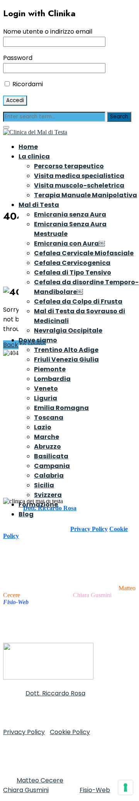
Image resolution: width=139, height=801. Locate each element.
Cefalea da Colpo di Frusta (78, 301)
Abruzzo (47, 446)
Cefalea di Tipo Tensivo (72, 272)
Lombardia (52, 378)
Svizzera (48, 494)
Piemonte (50, 369)
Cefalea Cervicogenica (72, 262)
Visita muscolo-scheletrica (79, 185)
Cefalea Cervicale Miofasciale (84, 253)
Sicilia (44, 485)
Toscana (48, 417)
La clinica (34, 156)
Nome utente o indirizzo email (47, 31)
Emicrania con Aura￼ (69, 243)
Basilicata (51, 456)
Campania (52, 465)
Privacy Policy (89, 529)
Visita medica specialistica (79, 175)
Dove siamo (38, 340)
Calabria (49, 475)
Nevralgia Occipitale (68, 330)
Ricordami (27, 84)
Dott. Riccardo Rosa (55, 693)
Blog (26, 514)
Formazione (38, 504)
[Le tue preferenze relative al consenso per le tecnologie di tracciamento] (125, 787)
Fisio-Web (95, 790)
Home (28, 146)
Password (17, 57)
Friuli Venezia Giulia (66, 359)
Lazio (42, 427)
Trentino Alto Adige (66, 349)
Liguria (45, 398)
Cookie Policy (70, 732)
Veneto (46, 388)
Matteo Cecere (40, 780)
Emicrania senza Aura (70, 214)
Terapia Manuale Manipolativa (85, 195)
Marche (46, 436)
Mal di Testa (39, 204)
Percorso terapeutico (69, 166)
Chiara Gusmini (92, 595)
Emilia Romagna (61, 407)
